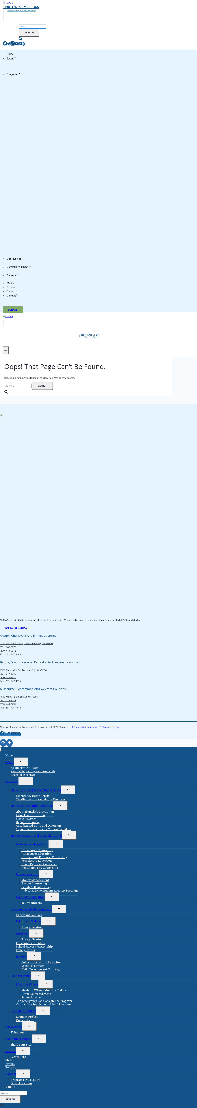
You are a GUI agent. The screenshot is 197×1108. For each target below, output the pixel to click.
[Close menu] (0, 749)
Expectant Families (29, 915)
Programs (11, 781)
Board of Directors (23, 775)
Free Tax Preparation (30, 897)
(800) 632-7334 (8, 677)
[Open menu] (6, 350)
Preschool (22, 934)
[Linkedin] (20, 44)
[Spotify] (23, 44)
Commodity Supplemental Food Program (43, 1004)
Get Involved (13, 1026)
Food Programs (21, 976)
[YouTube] (16, 44)
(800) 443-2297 (8, 704)
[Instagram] (12, 44)
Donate (12, 309)
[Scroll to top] (3, 743)
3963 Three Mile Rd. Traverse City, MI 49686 (23, 670)
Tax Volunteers (31, 903)
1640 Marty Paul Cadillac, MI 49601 (19, 696)
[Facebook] (5, 44)
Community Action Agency (21, 10)
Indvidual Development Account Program (49, 890)
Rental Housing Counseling (39, 868)
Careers (10, 1051)
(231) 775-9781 (8, 700)
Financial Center (27, 874)
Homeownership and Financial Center (36, 836)
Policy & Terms (111, 727)
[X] (5, 734)
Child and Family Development (31, 909)
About (9, 762)
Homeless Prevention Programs (32, 806)
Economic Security (23, 1011)
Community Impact (18, 1039)
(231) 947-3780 (8, 673)
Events (11, 287)
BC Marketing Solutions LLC (86, 727)
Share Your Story (22, 1045)
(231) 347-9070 (8, 647)
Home (10, 53)
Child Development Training (40, 969)
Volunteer (17, 1032)
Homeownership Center (32, 844)
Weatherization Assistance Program (40, 799)
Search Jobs (18, 1057)
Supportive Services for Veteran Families (43, 829)
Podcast (11, 291)
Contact (102, 619)
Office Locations (21, 1083)
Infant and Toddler (28, 921)
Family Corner (25, 950)
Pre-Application (32, 927)
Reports (21, 956)
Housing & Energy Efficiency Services (36, 790)
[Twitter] (8, 44)
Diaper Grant (25, 1020)
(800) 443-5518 (8, 650)
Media (10, 283)
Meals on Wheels (27, 984)
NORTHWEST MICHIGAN (21, 7)
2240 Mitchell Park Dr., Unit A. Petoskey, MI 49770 (26, 643)
